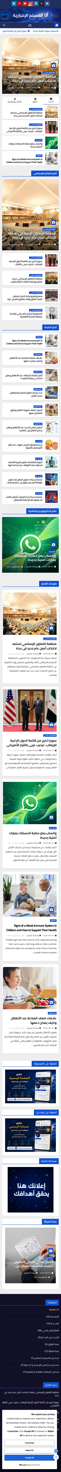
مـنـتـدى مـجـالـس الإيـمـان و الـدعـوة (41, 1365)
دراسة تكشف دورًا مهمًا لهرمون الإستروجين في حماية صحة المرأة (31, 1266)
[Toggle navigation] (30, 25)
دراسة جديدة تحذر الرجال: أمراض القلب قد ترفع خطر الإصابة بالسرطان (24, 498)
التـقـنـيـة (39, 140)
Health (39, 155)
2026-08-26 (47, 244)
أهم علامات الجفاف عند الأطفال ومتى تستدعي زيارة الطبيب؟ (23, 376)
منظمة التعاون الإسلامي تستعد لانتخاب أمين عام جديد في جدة (26, 114)
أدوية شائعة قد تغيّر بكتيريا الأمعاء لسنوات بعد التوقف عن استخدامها (25, 463)
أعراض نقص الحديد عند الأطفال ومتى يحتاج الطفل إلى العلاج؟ (24, 428)
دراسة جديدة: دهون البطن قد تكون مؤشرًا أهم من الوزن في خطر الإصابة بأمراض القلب (25, 482)
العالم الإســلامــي (49, 72)
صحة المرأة (49, 1258)
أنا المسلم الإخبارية (30, 15)
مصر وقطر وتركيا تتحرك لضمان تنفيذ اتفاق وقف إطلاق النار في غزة (24, 297)
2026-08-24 (45, 1273)
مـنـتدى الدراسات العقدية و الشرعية (42, 1372)
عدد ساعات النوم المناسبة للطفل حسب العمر (26, 394)
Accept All (29, 1457)
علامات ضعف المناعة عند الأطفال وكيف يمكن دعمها (26, 359)
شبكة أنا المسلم (32, 88)
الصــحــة (39, 441)
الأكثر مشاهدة (15, 102)
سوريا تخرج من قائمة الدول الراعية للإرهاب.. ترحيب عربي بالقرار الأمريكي (30, 80)
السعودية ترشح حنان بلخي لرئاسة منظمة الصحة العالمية (26, 315)
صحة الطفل (38, 354)
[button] (4, 25)
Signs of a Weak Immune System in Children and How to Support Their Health (24, 160)
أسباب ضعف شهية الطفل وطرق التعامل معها (26, 411)
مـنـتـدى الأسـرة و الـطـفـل (46, 1358)
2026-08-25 (47, 87)
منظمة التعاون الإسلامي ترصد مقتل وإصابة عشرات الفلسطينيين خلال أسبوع (25, 282)
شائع (35, 102)
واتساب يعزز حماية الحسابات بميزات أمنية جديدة (25, 145)
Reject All (30, 1450)
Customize (29, 1443)
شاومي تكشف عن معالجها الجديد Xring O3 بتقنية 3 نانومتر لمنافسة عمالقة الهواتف (30, 559)
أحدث (50, 101)
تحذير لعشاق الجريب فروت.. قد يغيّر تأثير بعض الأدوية (25, 446)
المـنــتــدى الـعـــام (50, 1337)
